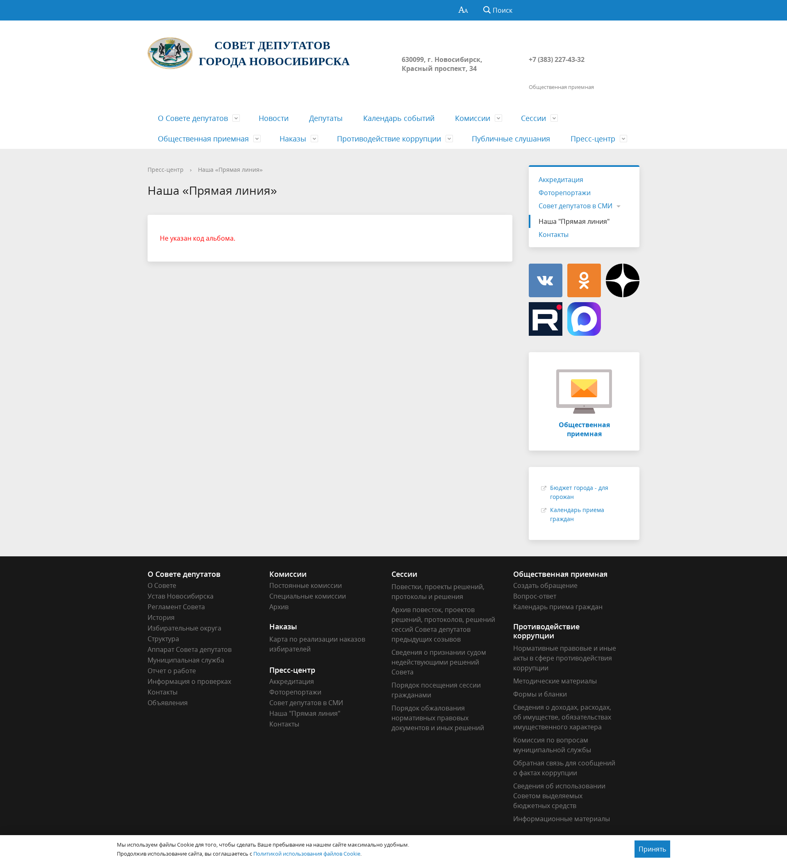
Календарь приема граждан (558, 606)
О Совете (162, 585)
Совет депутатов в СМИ (575, 205)
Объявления (168, 702)
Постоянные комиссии (305, 585)
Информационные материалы (561, 818)
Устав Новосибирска (181, 596)
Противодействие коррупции (389, 138)
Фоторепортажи (565, 192)
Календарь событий (398, 118)
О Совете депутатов (193, 118)
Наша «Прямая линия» (230, 169)
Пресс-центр (593, 138)
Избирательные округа (184, 628)
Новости (274, 118)
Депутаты (326, 118)
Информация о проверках (189, 681)
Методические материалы (555, 680)
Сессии (533, 118)
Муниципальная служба (186, 660)
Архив (279, 606)
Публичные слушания (511, 138)
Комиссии (472, 118)
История (161, 617)
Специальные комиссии (307, 596)
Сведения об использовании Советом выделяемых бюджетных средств (559, 795)
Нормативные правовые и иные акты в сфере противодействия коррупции (564, 658)
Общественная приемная (203, 138)
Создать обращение (545, 585)
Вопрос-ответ (534, 596)
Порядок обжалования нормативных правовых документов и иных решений (437, 718)
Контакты (554, 234)
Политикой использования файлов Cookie (306, 853)
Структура (163, 638)
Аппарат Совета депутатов (190, 649)
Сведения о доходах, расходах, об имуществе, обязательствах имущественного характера (562, 717)
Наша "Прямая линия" (574, 221)
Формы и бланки (540, 694)
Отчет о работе (172, 670)
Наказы (293, 138)
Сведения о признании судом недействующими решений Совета (438, 662)
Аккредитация (561, 179)
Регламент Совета (176, 606)
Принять (652, 849)
